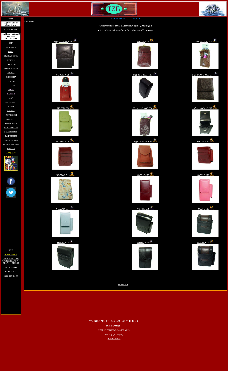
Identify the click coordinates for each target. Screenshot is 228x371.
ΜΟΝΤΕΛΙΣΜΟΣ (11, 115)
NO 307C (61, 108)
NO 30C (204, 108)
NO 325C (201, 209)
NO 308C (144, 108)
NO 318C (60, 141)
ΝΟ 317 (63, 41)
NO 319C (201, 141)
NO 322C (201, 175)
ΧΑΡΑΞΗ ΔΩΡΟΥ (11, 123)
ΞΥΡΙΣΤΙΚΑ (11, 60)
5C (143, 75)
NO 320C (60, 175)
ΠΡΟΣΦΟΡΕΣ (11, 119)
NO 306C (205, 75)
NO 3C (141, 41)
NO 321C (141, 175)
